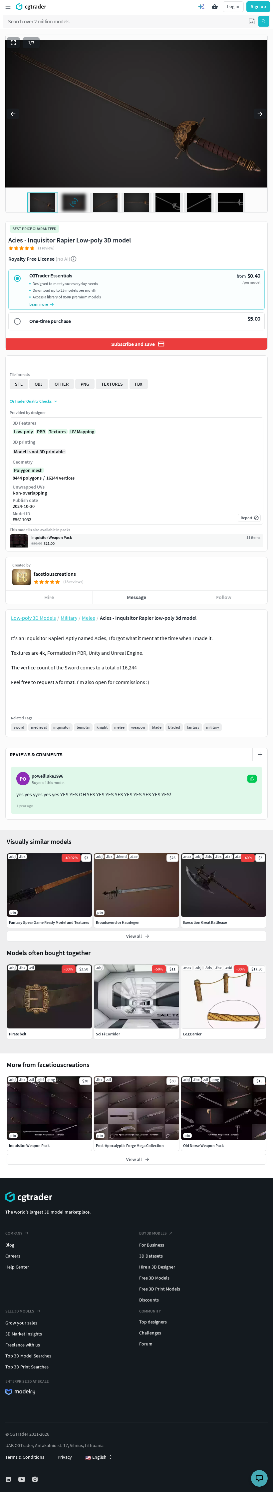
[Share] (223, 362)
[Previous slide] (13, 114)
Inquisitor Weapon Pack (29, 1145)
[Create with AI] (201, 6)
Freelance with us (22, 1345)
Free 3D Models (154, 1278)
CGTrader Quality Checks (31, 401)
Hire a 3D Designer (157, 1267)
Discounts (149, 1300)
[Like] (49, 362)
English (96, 1457)
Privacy (65, 1457)
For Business (151, 1245)
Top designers (153, 1322)
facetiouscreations (55, 573)
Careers (12, 1256)
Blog (9, 1245)
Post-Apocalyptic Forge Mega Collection (130, 1145)
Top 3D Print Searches (27, 1367)
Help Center (17, 1267)
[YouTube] (22, 1479)
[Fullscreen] (13, 42)
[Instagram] (36, 1479)
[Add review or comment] (260, 754)
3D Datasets (151, 1256)
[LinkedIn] (9, 1479)
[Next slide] (260, 114)
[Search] (263, 21)
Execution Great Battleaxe (205, 922)
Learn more (38, 304)
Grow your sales (21, 1323)
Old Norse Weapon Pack (203, 1145)
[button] (251, 21)
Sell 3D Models (19, 1310)
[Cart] (214, 6)
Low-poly (23, 432)
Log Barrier (192, 1033)
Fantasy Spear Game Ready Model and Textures (49, 922)
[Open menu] (8, 6)
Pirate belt (17, 1033)
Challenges (150, 1333)
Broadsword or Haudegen (117, 922)
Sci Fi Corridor (108, 1033)
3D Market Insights (23, 1334)
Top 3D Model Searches (28, 1356)
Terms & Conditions (24, 1457)
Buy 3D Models (153, 1233)
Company (13, 1233)
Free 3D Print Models (159, 1289)
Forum (145, 1344)
